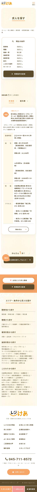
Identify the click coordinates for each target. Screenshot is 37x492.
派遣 (3, 337)
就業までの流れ (9, 434)
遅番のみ (19, 387)
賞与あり (14, 394)
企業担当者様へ (24, 429)
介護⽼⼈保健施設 (20, 354)
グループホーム (19, 347)
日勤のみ (5, 392)
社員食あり (5, 394)
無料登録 (32, 489)
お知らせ (22, 444)
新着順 (11, 101)
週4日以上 (26, 375)
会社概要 (22, 434)
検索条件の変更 (19, 74)
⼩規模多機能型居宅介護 (18, 361)
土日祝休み (19, 378)
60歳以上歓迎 (6, 380)
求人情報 (11, 30)
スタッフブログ (24, 448)
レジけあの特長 (9, 425)
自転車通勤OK (16, 375)
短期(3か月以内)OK (8, 385)
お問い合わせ (20, 472)
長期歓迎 (24, 373)
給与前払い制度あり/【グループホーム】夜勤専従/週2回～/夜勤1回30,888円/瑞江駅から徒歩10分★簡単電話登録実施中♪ (22, 117)
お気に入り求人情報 (20, 280)
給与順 (22, 101)
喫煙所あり (20, 385)
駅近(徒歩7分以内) (21, 389)
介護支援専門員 (24, 324)
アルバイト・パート (20, 337)
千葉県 (18, 314)
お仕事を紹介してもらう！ (18, 260)
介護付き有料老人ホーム (10, 356)
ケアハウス (5, 363)
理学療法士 (5, 327)
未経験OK (13, 392)
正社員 (9, 337)
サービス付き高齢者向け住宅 (11, 351)
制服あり (16, 380)
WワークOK (5, 382)
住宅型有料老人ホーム (9, 358)
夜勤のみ (24, 382)
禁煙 (19, 392)
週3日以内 (24, 380)
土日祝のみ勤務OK (8, 387)
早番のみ (27, 387)
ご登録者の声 (8, 444)
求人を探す (7, 489)
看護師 (15, 324)
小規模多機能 (22, 358)
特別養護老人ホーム (8, 349)
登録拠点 (22, 439)
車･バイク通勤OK (8, 378)
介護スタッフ (6, 324)
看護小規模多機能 (26, 356)
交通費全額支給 (7, 373)
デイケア (5, 361)
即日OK (16, 373)
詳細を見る (18, 229)
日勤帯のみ (15, 382)
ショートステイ (7, 354)
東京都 (18, 30)
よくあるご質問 (9, 439)
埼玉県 (25, 314)
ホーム (4, 30)
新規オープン (6, 396)
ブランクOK (6, 375)
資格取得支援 (23, 394)
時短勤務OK (27, 392)
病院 (30, 358)
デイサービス (27, 351)
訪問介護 (14, 363)
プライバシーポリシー (9, 483)
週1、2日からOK (7, 389)
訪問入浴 (22, 363)
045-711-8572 (20, 459)
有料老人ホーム (7, 347)
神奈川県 (11, 314)
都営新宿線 (25, 30)
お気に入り (20, 489)
